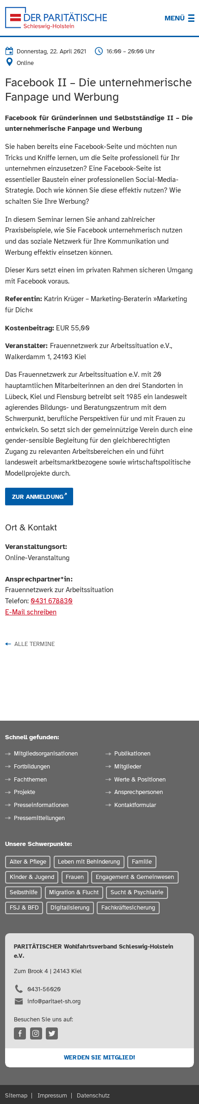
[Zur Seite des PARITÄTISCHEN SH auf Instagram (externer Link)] (36, 1033)
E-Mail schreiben (30, 612)
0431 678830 (52, 601)
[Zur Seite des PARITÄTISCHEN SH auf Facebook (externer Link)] (20, 1033)
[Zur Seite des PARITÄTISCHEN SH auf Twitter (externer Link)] (52, 1033)
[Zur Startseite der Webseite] (56, 18)
